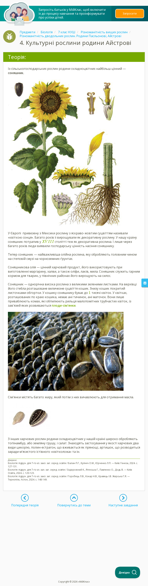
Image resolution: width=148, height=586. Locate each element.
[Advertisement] (74, 534)
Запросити (130, 13)
